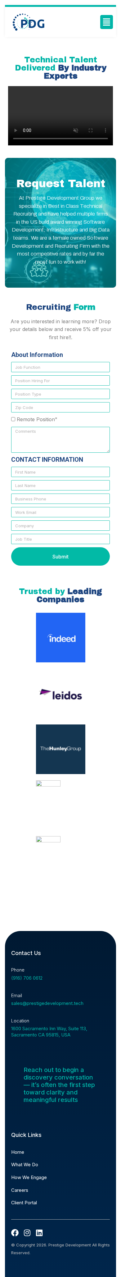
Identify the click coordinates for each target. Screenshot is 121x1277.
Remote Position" (37, 419)
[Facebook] (15, 1232)
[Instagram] (27, 1232)
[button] (106, 22)
